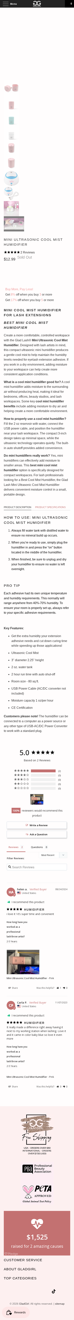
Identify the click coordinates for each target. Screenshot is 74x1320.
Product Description (17, 507)
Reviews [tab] (13, 847)
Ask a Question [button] (38, 834)
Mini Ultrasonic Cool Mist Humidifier (27, 978)
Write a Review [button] (39, 825)
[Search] (60, 4)
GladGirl (24, 1303)
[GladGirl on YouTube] (34, 1292)
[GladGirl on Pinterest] (41, 1292)
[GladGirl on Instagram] (48, 1292)
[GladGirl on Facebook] (27, 1292)
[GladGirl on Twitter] (21, 1292)
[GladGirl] (37, 4)
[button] (59, 988)
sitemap (60, 1303)
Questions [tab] (37, 847)
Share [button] (14, 988)
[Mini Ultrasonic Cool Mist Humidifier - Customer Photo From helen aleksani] (36, 799)
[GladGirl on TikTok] (54, 1292)
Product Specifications (50, 507)
